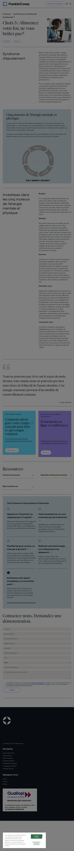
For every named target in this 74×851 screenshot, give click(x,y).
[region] (24, 840)
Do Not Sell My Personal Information (36, 843)
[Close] (42, 836)
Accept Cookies (36, 836)
